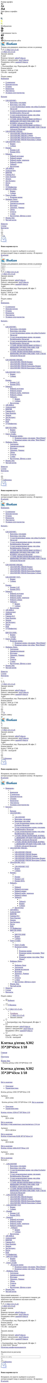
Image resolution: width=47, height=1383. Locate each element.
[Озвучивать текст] (2, 36)
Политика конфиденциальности (13, 1347)
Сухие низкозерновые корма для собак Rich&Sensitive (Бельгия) (25, 116)
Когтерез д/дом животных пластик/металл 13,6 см (20, 1124)
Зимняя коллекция (17, 203)
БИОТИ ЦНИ (11, 189)
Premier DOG (15, 152)
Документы (9, 91)
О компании (10, 82)
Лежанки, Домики (17, 207)
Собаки (13, 146)
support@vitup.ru (21, 62)
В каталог (5, 255)
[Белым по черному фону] (1, 16)
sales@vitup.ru (20, 58)
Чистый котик (10, 220)
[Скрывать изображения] (2, 31)
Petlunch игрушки (17, 156)
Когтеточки (14, 166)
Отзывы (8, 86)
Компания (5, 78)
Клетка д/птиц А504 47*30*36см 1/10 (15, 1112)
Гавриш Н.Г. (10, 175)
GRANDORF (10, 100)
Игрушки (13, 205)
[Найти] (3, 268)
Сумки (12, 214)
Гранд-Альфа (10, 195)
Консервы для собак (18, 105)
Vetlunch (13, 164)
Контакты (5, 228)
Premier (8, 148)
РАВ (7, 185)
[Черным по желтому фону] (1, 21)
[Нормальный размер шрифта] (2, 6)
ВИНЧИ (8, 172)
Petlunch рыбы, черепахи (19, 160)
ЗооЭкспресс (10, 181)
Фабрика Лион (11, 199)
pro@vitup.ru (24, 60)
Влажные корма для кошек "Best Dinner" (30, 1267)
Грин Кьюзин (10, 177)
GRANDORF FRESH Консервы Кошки (25, 137)
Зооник (8, 179)
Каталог (4, 97)
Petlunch (8, 154)
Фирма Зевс (10, 218)
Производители (11, 84)
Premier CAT (15, 150)
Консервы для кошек (18, 102)
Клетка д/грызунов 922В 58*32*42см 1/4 (17, 1136)
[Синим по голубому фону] (1, 19)
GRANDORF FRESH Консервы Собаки (25, 140)
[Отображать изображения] (2, 28)
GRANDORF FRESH (14, 131)
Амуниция (14, 201)
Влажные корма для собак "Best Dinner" (30, 1269)
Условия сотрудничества (15, 93)
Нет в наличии (6, 1082)
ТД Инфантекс (11, 187)
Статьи (3, 226)
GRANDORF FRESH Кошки (21, 133)
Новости (4, 224)
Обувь (12, 210)
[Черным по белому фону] (1, 14)
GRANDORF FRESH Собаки (21, 135)
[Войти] (2, 233)
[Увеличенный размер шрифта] (3, 9)
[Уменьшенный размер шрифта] (2, 4)
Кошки (12, 144)
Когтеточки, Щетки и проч (20, 216)
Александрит (10, 170)
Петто (7, 183)
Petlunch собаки (16, 162)
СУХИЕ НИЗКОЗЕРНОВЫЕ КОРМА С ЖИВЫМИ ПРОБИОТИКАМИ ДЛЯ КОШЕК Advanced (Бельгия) (26, 121)
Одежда (13, 212)
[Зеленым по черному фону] (1, 24)
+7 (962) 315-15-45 (11, 50)
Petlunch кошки (16, 158)
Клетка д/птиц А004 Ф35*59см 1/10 (15, 1148)
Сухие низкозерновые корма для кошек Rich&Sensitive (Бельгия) (25, 112)
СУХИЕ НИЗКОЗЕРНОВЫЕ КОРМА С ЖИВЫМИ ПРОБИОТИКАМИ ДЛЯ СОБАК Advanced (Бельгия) (28, 127)
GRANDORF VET (12, 142)
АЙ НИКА (9, 168)
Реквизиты (9, 89)
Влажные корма (16, 197)
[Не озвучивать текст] (2, 38)
